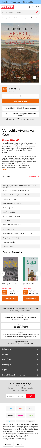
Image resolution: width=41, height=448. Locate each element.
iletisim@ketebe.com (27, 337)
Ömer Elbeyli (27, 288)
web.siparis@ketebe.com (28, 334)
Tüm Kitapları (32, 176)
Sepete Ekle (21, 101)
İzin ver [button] (19, 444)
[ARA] (37, 12)
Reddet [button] (8, 444)
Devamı (4, 169)
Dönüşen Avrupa (9, 284)
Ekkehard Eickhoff (10, 140)
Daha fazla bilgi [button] (20, 439)
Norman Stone (6, 288)
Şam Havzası (28, 284)
